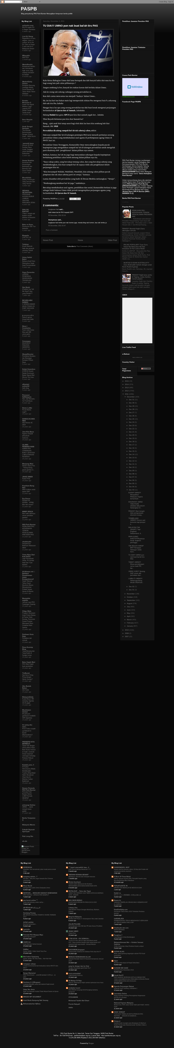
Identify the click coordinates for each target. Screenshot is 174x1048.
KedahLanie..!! (28, 765)
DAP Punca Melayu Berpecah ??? (80, 869)
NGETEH (25, 57)
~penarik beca (28, 143)
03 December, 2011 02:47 (57, 225)
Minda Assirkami (75, 882)
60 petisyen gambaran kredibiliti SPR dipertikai (29, 716)
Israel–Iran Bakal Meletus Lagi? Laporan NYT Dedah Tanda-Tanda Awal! (28, 108)
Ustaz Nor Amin (29, 989)
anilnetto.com (27, 25)
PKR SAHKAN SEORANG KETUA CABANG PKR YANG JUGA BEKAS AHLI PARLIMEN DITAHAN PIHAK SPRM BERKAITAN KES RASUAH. (131, 979)
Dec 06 (132, 480)
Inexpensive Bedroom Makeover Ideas (29, 546)
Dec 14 (132, 454)
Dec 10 (132, 467)
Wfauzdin (26, 55)
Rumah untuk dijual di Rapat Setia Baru (126, 963)
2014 (127, 384)
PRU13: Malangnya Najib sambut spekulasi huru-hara (86, 982)
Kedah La (117, 893)
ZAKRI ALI (27, 942)
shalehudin (26, 542)
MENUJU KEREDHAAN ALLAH (80, 957)
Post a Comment (52, 230)
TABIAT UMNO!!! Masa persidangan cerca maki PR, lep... (136, 565)
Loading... (126, 202)
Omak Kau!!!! (118, 975)
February (130, 623)
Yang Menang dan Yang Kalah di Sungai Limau (28, 653)
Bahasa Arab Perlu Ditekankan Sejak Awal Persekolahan (28, 263)
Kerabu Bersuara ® (26, 101)
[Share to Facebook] (77, 199)
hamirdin (26, 929)
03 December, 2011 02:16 (57, 215)
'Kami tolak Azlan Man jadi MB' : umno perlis (28, 332)
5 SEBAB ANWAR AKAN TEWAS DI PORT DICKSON (28, 306)
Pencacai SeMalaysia (26, 396)
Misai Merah (27, 886)
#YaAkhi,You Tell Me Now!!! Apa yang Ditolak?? (28, 291)
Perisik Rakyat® (74, 1004)
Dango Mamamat (29, 973)
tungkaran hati (53, 209)
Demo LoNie (27, 408)
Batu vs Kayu (27, 224)
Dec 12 (132, 461)
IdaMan (26, 949)
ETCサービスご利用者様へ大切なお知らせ (127, 895)
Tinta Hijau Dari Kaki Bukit (28, 555)
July (128, 607)
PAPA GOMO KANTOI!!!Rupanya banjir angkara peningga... (136, 539)
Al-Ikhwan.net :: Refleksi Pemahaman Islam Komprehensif (28, 575)
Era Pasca (26, 498)
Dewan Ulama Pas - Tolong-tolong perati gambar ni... (28, 468)
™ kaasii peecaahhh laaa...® (79, 867)
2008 (127, 633)
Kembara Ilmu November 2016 (124, 970)
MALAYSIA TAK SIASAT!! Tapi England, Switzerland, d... (135, 530)
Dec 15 (132, 451)
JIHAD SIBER (27, 477)
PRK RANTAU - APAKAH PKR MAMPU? (36, 895)
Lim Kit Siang (27, 36)
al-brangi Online (28, 805)
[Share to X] (75, 199)
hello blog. (25, 388)
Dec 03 (132, 490)
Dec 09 (132, 471)
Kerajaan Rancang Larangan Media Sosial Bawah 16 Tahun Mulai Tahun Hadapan (28, 89)
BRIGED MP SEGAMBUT (32, 997)
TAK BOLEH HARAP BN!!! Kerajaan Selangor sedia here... (136, 549)
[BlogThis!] (73, 199)
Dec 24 (132, 422)
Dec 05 (132, 483)
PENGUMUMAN (119, 930)
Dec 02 (132, 586)
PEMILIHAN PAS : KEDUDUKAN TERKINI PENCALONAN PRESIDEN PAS (142, 213)
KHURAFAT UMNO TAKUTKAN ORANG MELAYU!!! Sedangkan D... (136, 505)
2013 (127, 387)
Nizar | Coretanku (26, 327)
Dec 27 (132, 412)
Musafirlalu (26, 178)
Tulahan (25, 244)
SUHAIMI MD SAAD (121, 968)
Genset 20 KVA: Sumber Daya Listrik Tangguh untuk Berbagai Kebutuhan (27, 149)
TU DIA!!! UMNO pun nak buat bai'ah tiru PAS (136, 557)
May (129, 613)
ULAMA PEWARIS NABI (28, 446)
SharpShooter (27, 354)
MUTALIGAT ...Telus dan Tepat (80, 891)
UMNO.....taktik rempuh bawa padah (27, 809)
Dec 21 (132, 432)
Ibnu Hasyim (27, 119)
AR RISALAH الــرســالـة (31, 908)
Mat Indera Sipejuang (31, 957)
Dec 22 (132, 429)
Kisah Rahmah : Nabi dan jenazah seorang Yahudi (28, 248)
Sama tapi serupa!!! (29, 937)
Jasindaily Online (120, 994)
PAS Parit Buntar (29, 524)
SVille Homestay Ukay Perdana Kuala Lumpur (129, 946)
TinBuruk (26, 673)
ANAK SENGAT (119, 1012)
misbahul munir (74, 988)
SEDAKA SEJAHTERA (27, 191)
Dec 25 (132, 419)
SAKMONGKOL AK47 (121, 867)
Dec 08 (132, 474)
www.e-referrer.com (137, 357)
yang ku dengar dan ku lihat (79, 966)
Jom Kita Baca (28, 432)
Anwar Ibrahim (28, 160)
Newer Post (48, 240)
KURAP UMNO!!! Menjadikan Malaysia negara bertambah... (135, 495)
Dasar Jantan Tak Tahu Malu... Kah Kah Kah (37, 958)
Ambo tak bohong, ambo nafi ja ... (34, 902)
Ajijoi (116, 961)
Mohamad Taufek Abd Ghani (79, 1000)
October (130, 597)
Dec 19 (132, 438)
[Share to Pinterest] (79, 199)
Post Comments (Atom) (85, 246)
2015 (127, 381)
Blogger (91, 1043)
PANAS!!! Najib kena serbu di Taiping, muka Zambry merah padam (142, 277)
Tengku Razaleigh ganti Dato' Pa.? (80, 968)
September (131, 600)
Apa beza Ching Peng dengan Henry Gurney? (27, 677)
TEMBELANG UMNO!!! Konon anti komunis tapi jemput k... (136, 521)
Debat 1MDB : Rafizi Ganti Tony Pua (34, 951)
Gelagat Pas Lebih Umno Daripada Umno (36, 888)
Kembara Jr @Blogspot (31, 982)
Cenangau (26, 341)
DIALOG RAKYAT (25, 210)
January (130, 626)
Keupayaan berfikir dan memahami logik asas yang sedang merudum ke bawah (28, 70)
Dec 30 (132, 403)
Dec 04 (132, 487)
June (129, 610)
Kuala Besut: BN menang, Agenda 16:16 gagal (28, 701)
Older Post (112, 240)
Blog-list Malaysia (75, 917)
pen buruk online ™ (30, 900)
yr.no (146, 97)
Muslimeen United (26, 711)
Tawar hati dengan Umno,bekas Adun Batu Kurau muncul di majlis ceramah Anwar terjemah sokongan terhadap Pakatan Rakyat (28, 752)
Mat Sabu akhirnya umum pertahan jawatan (28, 516)
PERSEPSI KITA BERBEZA (28, 743)
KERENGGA (27, 867)
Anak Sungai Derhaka (27, 127)
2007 (127, 636)
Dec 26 (132, 416)
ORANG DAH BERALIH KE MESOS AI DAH (128, 888)
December (131, 397)
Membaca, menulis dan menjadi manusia (82, 876)
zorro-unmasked (74, 973)
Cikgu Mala (26, 611)
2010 (127, 630)
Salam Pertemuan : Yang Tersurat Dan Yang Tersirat (29, 182)
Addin (71, 1007)
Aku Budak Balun (26, 687)
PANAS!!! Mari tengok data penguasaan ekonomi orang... (136, 513)
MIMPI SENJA (27, 511)
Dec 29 (132, 406)
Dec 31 (132, 400)
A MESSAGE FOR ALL (76, 975)
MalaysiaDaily (27, 697)
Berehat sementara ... (30, 924)
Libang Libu (73, 908)
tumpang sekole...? (30, 876)
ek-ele (24, 841)
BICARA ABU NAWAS (27, 301)
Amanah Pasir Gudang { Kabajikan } (125, 988)
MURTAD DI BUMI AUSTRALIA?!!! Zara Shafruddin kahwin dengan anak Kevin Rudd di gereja (137, 265)
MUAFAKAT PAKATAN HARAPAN (26, 345)
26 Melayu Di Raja (75, 981)
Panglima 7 (118, 935)
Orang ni (117, 1021)
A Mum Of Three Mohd (122, 876)
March (129, 620)
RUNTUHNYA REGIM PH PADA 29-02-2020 (83, 902)
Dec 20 (132, 435)
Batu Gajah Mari (28, 662)
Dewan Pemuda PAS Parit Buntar (29, 789)
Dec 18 (132, 441)
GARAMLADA (119, 919)
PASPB (29, 8)
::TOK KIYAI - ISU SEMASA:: (79, 938)
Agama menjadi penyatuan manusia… (27, 436)
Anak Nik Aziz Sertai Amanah (32, 944)
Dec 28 (132, 409)
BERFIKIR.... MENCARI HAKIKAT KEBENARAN (40, 893)
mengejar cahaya (29, 964)
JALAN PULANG (74, 924)
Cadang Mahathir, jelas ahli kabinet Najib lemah (38, 984)
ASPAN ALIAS (119, 951)
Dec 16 (132, 448)
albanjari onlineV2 (25, 385)
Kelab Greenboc (28, 369)
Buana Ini (117, 900)
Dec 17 (132, 445)
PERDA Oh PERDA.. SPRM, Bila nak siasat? (28, 503)
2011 (127, 394)
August (130, 603)
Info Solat (25, 690)
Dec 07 (132, 477)
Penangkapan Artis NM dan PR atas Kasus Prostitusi (85, 926)
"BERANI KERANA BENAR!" (79, 875)
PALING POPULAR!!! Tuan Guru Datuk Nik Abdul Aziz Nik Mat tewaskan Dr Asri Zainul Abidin (135, 247)
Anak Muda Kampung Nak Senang (35, 1000)
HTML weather (135, 87)
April (129, 616)
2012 (127, 391)
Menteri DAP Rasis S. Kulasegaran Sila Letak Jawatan (86, 919)
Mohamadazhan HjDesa (31, 1004)
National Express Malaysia (123, 1003)
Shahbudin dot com (121, 928)
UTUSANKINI (73, 997)
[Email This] (70, 199)
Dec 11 (132, 464)
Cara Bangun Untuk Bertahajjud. (124, 937)
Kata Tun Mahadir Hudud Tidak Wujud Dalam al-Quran (40, 991)
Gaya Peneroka (28, 272)
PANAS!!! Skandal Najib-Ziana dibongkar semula (133, 230)
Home (80, 240)
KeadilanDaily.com (121, 909)
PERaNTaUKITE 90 (120, 886)
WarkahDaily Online (27, 82)
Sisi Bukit (26, 287)
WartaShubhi (27, 64)
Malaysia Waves (28, 825)
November (131, 594)
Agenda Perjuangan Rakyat (124, 986)
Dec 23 (132, 425)
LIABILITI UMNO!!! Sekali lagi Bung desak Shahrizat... (136, 580)
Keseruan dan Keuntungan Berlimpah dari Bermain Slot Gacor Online (27, 166)
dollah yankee (28, 922)
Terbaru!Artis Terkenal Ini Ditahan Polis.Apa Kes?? (85, 951)
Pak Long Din (27, 836)
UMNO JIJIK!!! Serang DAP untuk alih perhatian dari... (136, 573)
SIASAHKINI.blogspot (76, 950)
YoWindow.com (128, 97)
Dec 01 (132, 590)
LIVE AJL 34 (26, 237)
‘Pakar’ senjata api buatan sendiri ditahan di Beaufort (28, 215)
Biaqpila (25, 235)
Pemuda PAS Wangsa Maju (33, 935)
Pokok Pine (26, 479)
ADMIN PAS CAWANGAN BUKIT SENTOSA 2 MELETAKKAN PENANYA (28, 453)
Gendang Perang (29, 913)
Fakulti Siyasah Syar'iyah (28, 830)
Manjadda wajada (26, 599)
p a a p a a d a (27, 315)
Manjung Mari (27, 464)
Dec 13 (132, 458)
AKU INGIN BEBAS (75, 900)
